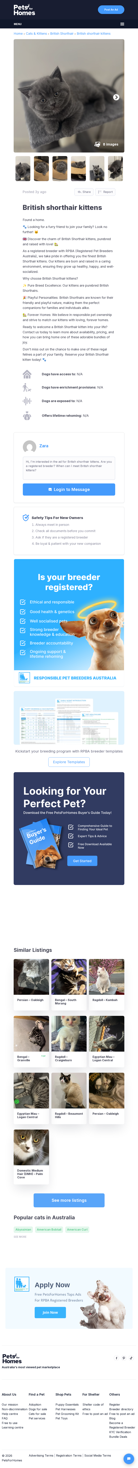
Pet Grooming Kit (67, 1414)
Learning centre (12, 1427)
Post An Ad (111, 9)
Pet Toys (62, 1418)
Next (114, 96)
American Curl (77, 1229)
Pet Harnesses (65, 1409)
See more (20, 1236)
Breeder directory (121, 1409)
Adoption (35, 1404)
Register (114, 1404)
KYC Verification (120, 1432)
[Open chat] (129, 1459)
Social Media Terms (97, 1455)
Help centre (10, 1414)
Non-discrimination (14, 1409)
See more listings (69, 1200)
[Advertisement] (69, 914)
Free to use (9, 1423)
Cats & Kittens (36, 33)
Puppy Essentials (67, 1404)
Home (18, 33)
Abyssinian (23, 1229)
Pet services (37, 1418)
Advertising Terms (41, 1455)
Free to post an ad (95, 1414)
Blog (112, 1418)
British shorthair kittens (94, 33)
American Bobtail (49, 1229)
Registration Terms (69, 1455)
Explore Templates (69, 762)
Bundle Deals (118, 1437)
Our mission (10, 1404)
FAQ (5, 1418)
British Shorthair (61, 33)
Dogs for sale (38, 1409)
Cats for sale (37, 1414)
